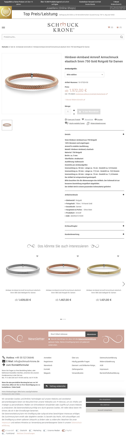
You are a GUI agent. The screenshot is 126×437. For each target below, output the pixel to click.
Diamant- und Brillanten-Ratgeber (84, 365)
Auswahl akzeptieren (105, 410)
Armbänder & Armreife (23, 47)
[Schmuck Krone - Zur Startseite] (63, 26)
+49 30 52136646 (24, 357)
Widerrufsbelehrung (107, 362)
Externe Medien (54, 430)
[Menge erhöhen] (74, 110)
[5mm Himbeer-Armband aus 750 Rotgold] (31, 83)
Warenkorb (120, 27)
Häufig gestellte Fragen (81, 362)
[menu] (3, 27)
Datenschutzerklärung (108, 358)
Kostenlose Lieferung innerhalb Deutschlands (91, 94)
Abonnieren (91, 334)
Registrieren (48, 362)
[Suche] (121, 37)
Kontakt (47, 369)
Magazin (47, 373)
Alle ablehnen (105, 405)
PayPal (68, 430)
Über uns (75, 358)
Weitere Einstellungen (26, 433)
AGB (101, 365)
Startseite (5, 47)
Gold (12, 47)
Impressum (104, 369)
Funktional (10, 433)
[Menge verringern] (74, 114)
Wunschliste (112, 27)
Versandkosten (77, 373)
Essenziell (10, 430)
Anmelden (47, 358)
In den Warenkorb (90, 111)
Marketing (37, 430)
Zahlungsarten (77, 369)
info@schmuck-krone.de (26, 361)
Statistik (23, 430)
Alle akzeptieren (104, 399)
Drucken (100, 119)
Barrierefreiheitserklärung (109, 373)
